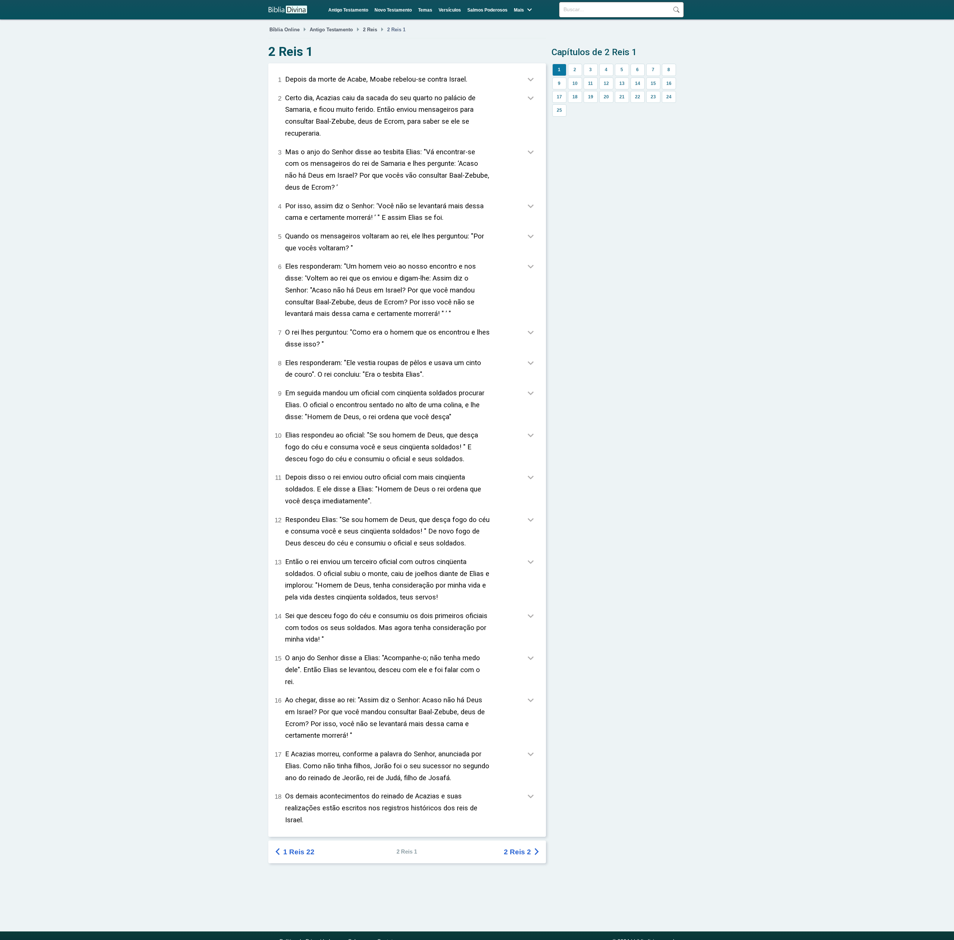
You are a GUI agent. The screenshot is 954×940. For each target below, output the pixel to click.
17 (559, 96)
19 (590, 96)
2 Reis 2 (522, 852)
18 (575, 96)
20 (606, 96)
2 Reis (370, 29)
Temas (425, 10)
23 (653, 96)
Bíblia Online (284, 29)
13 (622, 83)
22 (637, 96)
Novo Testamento (393, 10)
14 (637, 83)
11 (590, 83)
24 (669, 96)
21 (622, 96)
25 (559, 110)
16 (669, 83)
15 (653, 83)
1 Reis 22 (295, 852)
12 (606, 83)
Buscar (676, 9)
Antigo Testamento (348, 10)
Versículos (450, 10)
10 (575, 83)
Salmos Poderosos (487, 10)
